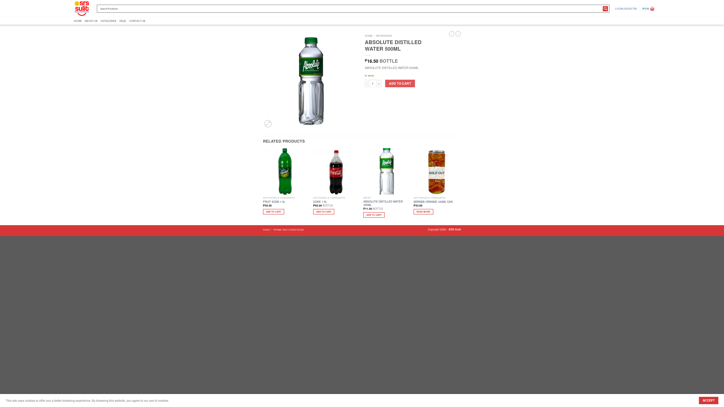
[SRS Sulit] (81, 8)
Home (78, 20)
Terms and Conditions (288, 229)
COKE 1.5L (320, 202)
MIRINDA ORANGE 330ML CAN (433, 202)
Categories (108, 20)
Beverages (384, 35)
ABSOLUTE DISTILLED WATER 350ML (383, 203)
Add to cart (400, 83)
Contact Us (137, 20)
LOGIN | (626, 8)
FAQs (123, 20)
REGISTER (630, 8)
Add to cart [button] (273, 211)
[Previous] (263, 186)
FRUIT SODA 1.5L (274, 202)
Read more (423, 211)
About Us (91, 20)
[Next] (460, 186)
